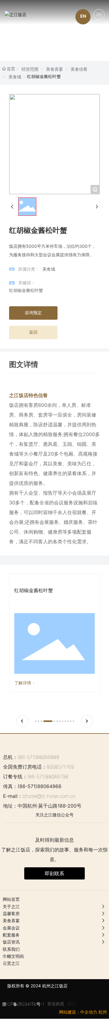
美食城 (14, 76)
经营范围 (29, 69)
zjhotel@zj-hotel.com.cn (48, 796)
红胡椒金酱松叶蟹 (33, 590)
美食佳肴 (79, 69)
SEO (71, 1003)
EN (83, 16)
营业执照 (55, 1003)
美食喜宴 (54, 69)
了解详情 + (24, 682)
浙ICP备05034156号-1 (23, 1004)
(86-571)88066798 (47, 776)
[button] (22, 721)
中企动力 (88, 1011)
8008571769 (60, 767)
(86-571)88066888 (38, 757)
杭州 (102, 1011)
